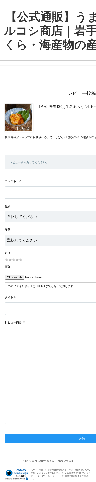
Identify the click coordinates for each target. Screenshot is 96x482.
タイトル (10, 297)
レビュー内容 (13, 322)
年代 (7, 229)
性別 (7, 206)
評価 (7, 253)
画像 (7, 267)
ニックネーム (13, 181)
